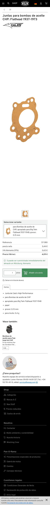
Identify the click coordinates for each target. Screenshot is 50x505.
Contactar (9, 428)
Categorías (10, 395)
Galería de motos (12, 461)
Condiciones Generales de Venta (19, 485)
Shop (14, 3)
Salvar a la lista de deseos (14, 280)
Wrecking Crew (11, 442)
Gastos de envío (12, 414)
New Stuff (9, 404)
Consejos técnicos (13, 471)
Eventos (8, 466)
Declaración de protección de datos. (20, 503)
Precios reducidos (12, 409)
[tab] (6, 287)
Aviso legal (9, 495)
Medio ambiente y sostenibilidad (18, 433)
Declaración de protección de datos (20, 490)
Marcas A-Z (10, 400)
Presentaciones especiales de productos (22, 457)
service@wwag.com (27, 382)
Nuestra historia (12, 438)
